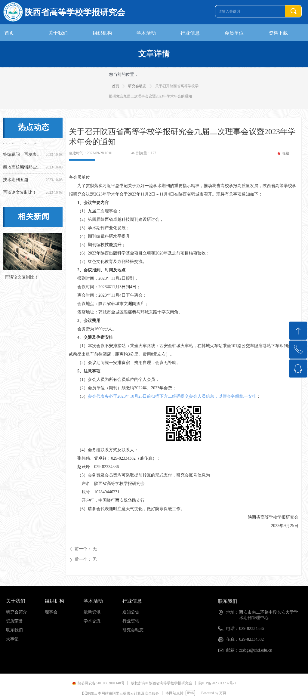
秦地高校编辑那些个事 (23, 165)
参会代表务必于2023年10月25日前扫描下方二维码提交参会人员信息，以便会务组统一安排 (172, 396)
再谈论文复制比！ (20, 190)
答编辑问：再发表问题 (23, 152)
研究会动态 (137, 86)
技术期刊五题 (15, 177)
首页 (115, 86)
